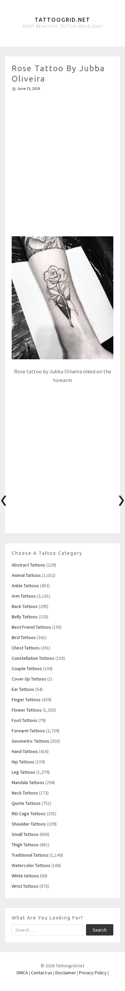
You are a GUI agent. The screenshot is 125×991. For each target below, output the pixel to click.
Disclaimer (65, 973)
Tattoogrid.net (62, 20)
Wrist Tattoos (25, 886)
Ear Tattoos (23, 689)
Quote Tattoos (26, 803)
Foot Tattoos (24, 720)
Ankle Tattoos (25, 586)
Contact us (41, 973)
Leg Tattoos (23, 772)
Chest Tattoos (26, 648)
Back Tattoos (25, 606)
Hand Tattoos (25, 751)
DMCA (22, 973)
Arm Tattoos (24, 596)
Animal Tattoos (26, 575)
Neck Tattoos (25, 793)
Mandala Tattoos (28, 782)
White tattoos (25, 876)
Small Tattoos (25, 834)
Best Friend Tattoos (31, 627)
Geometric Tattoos (30, 741)
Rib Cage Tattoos (29, 814)
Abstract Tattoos (28, 565)
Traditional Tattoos (30, 855)
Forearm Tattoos (28, 731)
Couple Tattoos (27, 668)
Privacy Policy (93, 973)
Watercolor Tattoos (31, 865)
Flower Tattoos (27, 710)
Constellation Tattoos (33, 658)
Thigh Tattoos (25, 845)
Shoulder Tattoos (29, 824)
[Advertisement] (62, 161)
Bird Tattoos (24, 637)
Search (100, 930)
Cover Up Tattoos (29, 679)
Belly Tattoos (25, 617)
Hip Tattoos (23, 762)
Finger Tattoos (26, 700)
